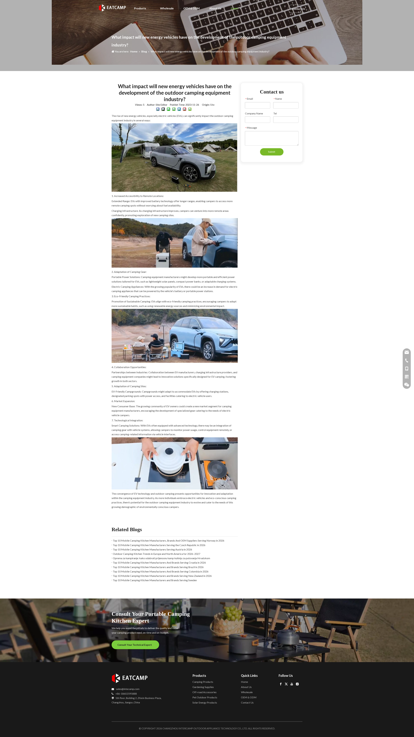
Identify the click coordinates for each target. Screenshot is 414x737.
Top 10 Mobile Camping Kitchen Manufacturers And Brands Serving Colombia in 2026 (160, 571)
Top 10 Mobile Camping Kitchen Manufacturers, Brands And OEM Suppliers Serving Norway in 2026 (168, 540)
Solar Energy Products (204, 702)
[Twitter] (286, 684)
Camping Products (202, 681)
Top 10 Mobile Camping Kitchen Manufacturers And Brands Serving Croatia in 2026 (159, 562)
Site (212, 104)
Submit (271, 151)
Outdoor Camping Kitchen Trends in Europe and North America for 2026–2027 (156, 553)
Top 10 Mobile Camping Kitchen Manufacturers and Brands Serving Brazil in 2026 (158, 567)
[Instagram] (297, 684)
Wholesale (247, 692)
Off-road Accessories (204, 692)
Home (244, 681)
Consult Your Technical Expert (135, 644)
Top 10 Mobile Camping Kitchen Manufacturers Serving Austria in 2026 (152, 549)
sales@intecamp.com (127, 688)
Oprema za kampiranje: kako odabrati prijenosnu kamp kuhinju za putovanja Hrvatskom (161, 558)
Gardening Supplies (203, 686)
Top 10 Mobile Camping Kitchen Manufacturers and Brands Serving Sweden (155, 580)
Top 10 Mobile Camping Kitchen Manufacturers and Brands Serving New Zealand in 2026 (162, 575)
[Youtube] (292, 684)
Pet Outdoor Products (204, 697)
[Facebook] (281, 684)
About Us (246, 686)
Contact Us (298, 8)
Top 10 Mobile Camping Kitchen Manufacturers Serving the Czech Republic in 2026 (159, 545)
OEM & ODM (248, 697)
